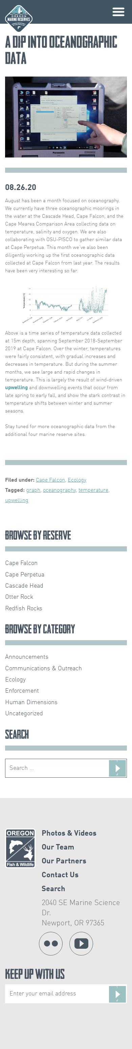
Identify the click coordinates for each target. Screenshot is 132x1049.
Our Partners (64, 861)
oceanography (59, 490)
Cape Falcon (50, 480)
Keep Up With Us (35, 975)
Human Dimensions (31, 702)
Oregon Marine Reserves (18, 19)
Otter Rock (19, 597)
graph (33, 490)
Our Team (58, 847)
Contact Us (60, 875)
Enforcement (22, 691)
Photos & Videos (69, 833)
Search (53, 889)
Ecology (77, 480)
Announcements (26, 657)
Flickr (51, 944)
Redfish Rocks (23, 609)
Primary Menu (118, 11)
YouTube (81, 944)
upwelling (16, 388)
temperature (93, 490)
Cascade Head (24, 586)
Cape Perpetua (24, 575)
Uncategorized (24, 714)
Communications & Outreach (43, 669)
